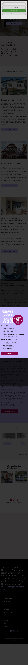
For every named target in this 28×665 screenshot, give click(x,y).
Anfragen (9, 353)
